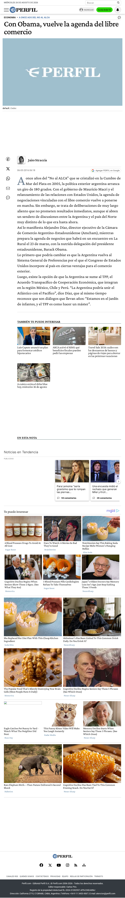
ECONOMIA (10, 17)
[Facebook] (41, 865)
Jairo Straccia (37, 160)
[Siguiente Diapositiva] (118, 481)
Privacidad (55, 876)
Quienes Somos (27, 876)
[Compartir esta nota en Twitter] (8, 169)
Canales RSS (12, 876)
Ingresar (89, 10)
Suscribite (104, 10)
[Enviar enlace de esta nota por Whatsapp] (8, 178)
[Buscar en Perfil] (118, 2)
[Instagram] (67, 865)
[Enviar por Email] (8, 188)
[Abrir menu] (6, 10)
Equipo (65, 876)
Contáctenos (42, 876)
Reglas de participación (81, 876)
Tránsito (98, 876)
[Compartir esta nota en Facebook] (8, 159)
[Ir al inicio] (23, 10)
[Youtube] (59, 865)
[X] (50, 865)
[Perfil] (62, 857)
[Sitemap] (84, 865)
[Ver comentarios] (118, 18)
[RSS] (75, 865)
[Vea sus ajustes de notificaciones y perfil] (117, 10)
